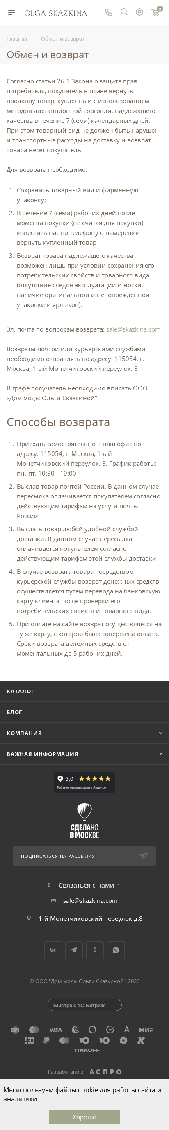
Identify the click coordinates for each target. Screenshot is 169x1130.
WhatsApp (116, 950)
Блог (14, 712)
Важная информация (43, 754)
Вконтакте (53, 950)
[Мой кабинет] (139, 13)
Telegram (74, 950)
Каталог (20, 691)
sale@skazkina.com (133, 329)
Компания (24, 733)
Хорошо (84, 1117)
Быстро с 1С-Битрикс (79, 1005)
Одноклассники (95, 950)
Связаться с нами (86, 885)
